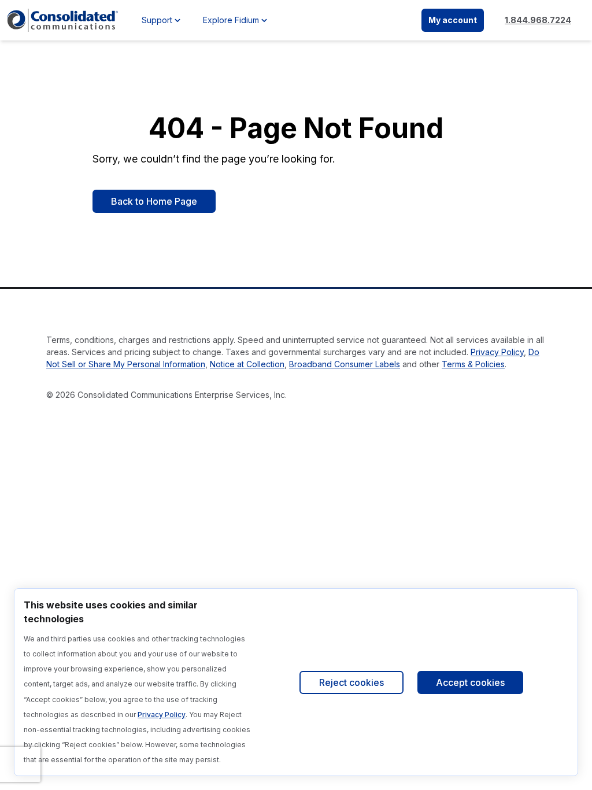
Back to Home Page (154, 201)
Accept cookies (470, 682)
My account (452, 20)
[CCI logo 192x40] (62, 20)
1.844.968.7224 (538, 20)
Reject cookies (351, 682)
